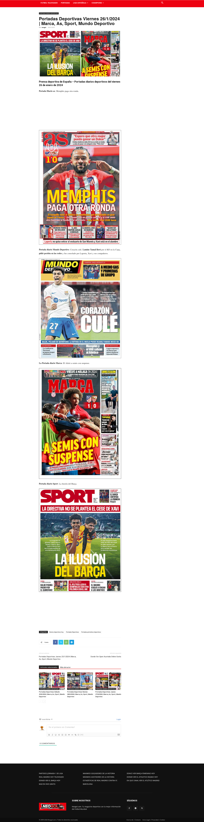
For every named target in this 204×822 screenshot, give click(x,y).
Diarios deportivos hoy (56, 632)
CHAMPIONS (97, 3)
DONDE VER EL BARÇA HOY (49, 780)
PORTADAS (65, 3)
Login (118, 719)
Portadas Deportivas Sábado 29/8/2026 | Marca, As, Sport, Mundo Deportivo (52, 694)
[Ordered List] (62, 734)
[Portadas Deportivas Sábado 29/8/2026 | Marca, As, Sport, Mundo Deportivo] (52, 681)
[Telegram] (71, 642)
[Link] (75, 734)
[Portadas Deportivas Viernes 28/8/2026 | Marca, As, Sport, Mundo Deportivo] (80, 681)
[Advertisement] (80, 112)
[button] (162, 3)
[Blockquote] (69, 734)
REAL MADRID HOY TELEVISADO (51, 777)
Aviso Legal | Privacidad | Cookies (153, 820)
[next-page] (44, 701)
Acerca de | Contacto (134, 820)
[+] (82, 735)
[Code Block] (72, 734)
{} (78, 735)
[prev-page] (40, 701)
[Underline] (55, 734)
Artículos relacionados (48, 667)
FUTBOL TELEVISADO (49, 3)
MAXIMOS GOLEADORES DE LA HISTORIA (99, 773)
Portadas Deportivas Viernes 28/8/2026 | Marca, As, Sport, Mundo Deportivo (80, 694)
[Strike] (59, 734)
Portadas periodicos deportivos (91, 632)
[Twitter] (60, 642)
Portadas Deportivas (72, 632)
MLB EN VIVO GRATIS (47, 784)
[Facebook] (55, 642)
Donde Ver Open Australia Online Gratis (106, 657)
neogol (44, 27)
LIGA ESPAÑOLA (79, 3)
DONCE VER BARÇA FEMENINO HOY (141, 773)
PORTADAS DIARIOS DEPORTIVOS (49, 13)
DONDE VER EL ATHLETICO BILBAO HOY (142, 777)
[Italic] (52, 734)
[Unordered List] (65, 734)
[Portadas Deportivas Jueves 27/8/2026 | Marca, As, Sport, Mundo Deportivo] (108, 681)
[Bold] (49, 734)
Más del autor (65, 667)
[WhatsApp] (66, 642)
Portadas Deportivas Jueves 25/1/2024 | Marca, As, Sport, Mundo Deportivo (57, 658)
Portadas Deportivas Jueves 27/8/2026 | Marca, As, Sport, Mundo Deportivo (108, 694)
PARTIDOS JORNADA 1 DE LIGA (51, 773)
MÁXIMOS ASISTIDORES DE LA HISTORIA (98, 777)
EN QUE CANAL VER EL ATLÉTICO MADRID (143, 780)
